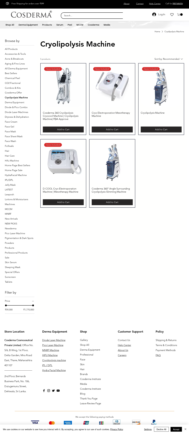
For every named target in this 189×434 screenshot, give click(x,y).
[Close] (185, 429)
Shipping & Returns (166, 340)
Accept (176, 429)
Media (83, 383)
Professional (86, 354)
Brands (84, 374)
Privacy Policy (116, 429)
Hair (82, 369)
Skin (82, 364)
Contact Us (124, 340)
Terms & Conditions (166, 345)
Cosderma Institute (90, 379)
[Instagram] (48, 390)
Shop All (84, 344)
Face (82, 359)
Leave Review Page (90, 403)
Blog (82, 393)
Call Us (174, 3)
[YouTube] (58, 390)
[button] (180, 14)
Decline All (161, 429)
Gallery (84, 340)
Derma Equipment (90, 349)
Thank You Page (88, 398)
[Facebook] (44, 390)
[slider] (6, 305)
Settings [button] (148, 429)
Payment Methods (166, 350)
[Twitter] (53, 390)
